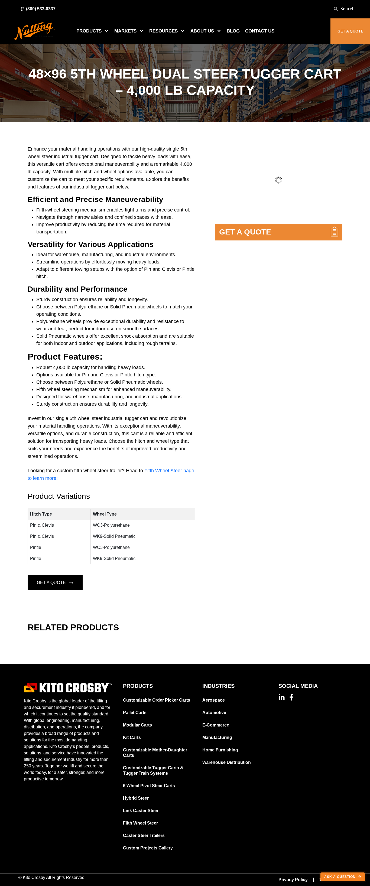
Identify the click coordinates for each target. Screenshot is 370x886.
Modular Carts (137, 725)
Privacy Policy (293, 879)
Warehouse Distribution (226, 762)
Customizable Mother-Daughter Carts (155, 753)
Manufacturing (217, 737)
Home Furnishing (220, 750)
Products (89, 31)
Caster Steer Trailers (144, 835)
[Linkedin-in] (281, 697)
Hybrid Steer (136, 798)
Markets (125, 31)
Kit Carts (132, 737)
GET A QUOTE (51, 582)
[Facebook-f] (291, 697)
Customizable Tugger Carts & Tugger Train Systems (153, 771)
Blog (233, 31)
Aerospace (213, 700)
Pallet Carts (135, 712)
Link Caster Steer (140, 810)
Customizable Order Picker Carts (156, 700)
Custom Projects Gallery (148, 848)
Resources (163, 31)
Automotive (214, 712)
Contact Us (259, 31)
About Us (202, 31)
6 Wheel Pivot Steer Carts (149, 785)
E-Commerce (215, 725)
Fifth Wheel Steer (140, 823)
